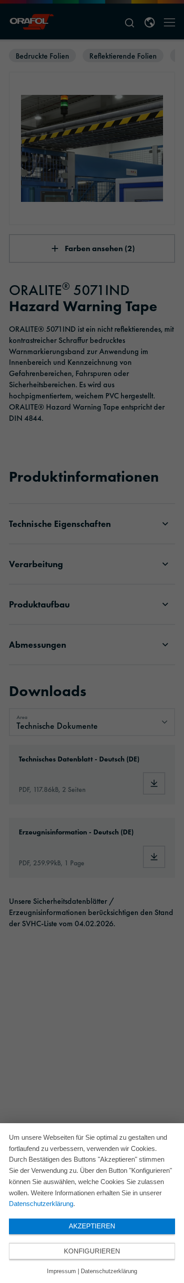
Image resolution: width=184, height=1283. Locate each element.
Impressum (61, 1271)
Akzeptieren (92, 1226)
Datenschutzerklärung (41, 1203)
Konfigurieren (92, 1251)
